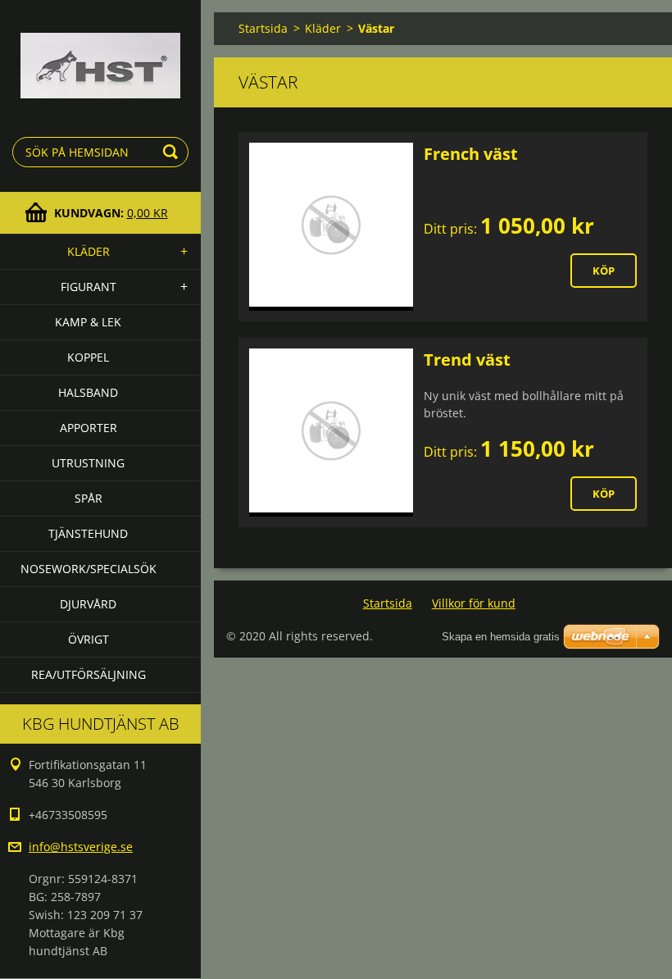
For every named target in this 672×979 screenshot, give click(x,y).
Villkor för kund (473, 603)
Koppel (88, 357)
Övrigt (88, 639)
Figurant (88, 286)
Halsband (88, 392)
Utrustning (88, 463)
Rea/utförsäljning (88, 674)
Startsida (263, 28)
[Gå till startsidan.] (100, 54)
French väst (471, 154)
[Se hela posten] (331, 227)
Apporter (88, 427)
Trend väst (467, 359)
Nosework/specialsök (88, 568)
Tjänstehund (88, 533)
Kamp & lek (88, 322)
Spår (88, 498)
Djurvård (88, 604)
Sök (173, 152)
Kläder (88, 251)
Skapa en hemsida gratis (501, 637)
